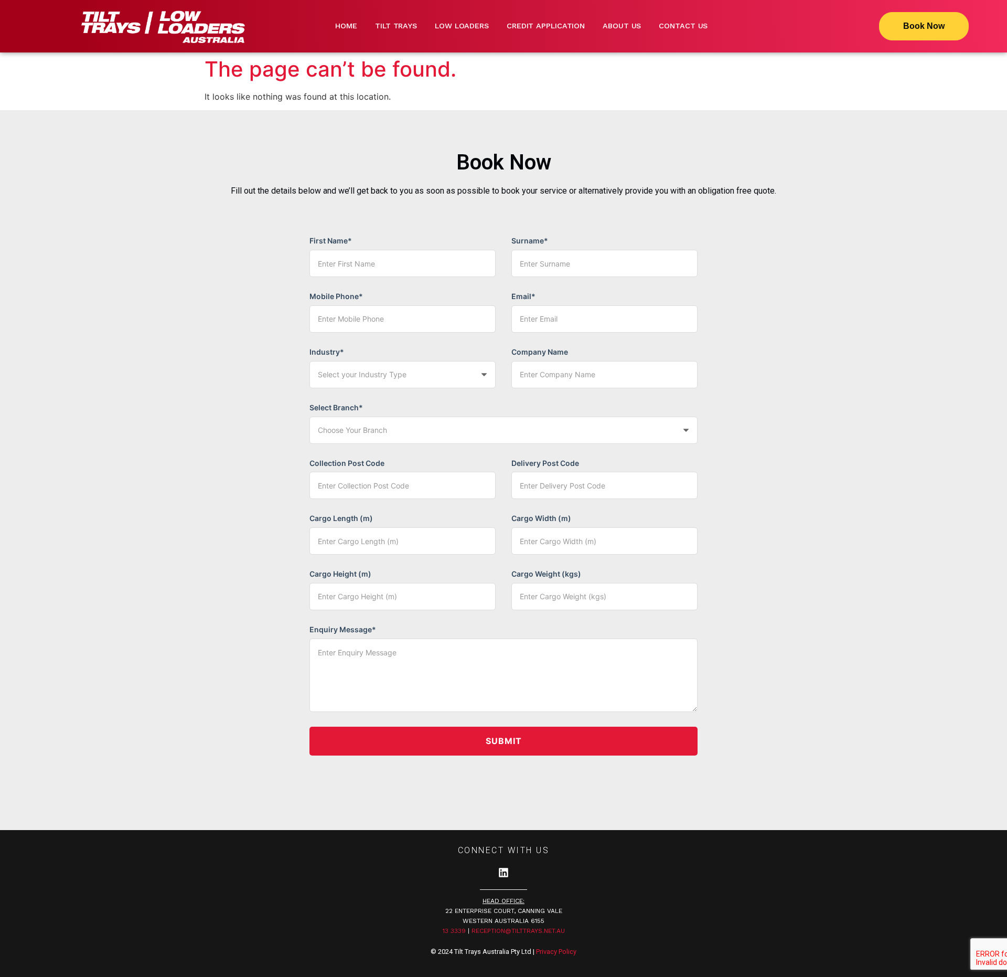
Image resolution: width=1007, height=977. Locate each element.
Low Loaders (462, 26)
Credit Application (546, 26)
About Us (622, 26)
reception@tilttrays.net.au (518, 930)
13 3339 (454, 930)
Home (346, 26)
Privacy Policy (556, 951)
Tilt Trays (396, 26)
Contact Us (683, 26)
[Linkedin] (503, 872)
